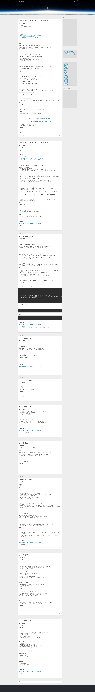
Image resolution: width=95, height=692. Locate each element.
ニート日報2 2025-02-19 (67, 96)
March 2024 (65, 70)
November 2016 (66, 82)
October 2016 (66, 83)
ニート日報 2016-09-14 (26, 555)
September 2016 (66, 84)
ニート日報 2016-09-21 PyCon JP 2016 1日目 (33, 143)
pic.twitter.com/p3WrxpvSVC (45, 118)
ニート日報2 (73, 55)
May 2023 (65, 72)
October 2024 (66, 67)
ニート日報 (23, 135)
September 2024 (66, 68)
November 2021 (66, 76)
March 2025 (65, 65)
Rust (64, 36)
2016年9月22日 (48, 121)
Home (19, 1)
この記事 (20, 249)
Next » (60, 681)
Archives (22, 1)
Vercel (68, 54)
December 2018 (66, 80)
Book (64, 24)
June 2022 (65, 74)
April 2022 (65, 75)
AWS (67, 51)
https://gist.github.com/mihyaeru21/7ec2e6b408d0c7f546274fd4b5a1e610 (30, 130)
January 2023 (66, 73)
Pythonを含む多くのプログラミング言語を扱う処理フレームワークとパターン (32, 158)
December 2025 (66, 64)
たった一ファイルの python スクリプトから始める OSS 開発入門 (30, 159)
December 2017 (66, 81)
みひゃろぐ (47, 7)
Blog (73, 51)
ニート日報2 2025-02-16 (67, 99)
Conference (65, 25)
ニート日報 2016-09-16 (26, 443)
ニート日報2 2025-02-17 (67, 98)
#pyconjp (37, 118)
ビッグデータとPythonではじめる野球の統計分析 (27, 36)
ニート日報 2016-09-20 (26, 236)
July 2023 (65, 71)
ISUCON (73, 52)
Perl (66, 53)
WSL (75, 54)
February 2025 (66, 66)
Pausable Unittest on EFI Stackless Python (26, 39)
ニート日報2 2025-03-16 (67, 95)
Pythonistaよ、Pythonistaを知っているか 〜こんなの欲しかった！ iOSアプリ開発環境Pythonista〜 (35, 161)
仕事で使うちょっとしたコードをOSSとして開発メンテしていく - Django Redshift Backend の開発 (35, 160)
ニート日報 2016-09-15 (26, 479)
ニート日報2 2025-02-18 (67, 97)
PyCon (20, 135)
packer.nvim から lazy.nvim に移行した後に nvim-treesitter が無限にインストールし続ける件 (70, 103)
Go (71, 52)
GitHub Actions (68, 52)
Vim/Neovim (72, 54)
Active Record (70, 51)
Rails (72, 53)
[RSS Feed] (75, 1)
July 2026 (65, 63)
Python (70, 53)
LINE (75, 52)
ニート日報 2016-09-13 (26, 621)
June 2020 (65, 78)
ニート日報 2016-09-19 (26, 338)
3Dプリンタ (65, 20)
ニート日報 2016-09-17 (26, 407)
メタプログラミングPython (24, 38)
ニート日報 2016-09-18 (26, 380)
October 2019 (66, 79)
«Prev (20, 681)
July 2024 (65, 69)
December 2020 (66, 77)
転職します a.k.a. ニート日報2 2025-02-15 (70, 100)
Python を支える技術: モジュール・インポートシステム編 (29, 37)
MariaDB (65, 30)
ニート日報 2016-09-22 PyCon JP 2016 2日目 (33, 21)
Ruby (74, 53)
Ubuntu (66, 54)
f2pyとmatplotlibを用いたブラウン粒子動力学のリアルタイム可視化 (30, 35)
